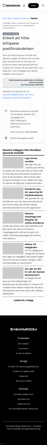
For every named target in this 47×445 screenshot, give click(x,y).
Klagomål (23, 376)
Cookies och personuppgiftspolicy (23, 366)
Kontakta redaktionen (23, 394)
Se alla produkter (23, 353)
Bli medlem (23, 344)
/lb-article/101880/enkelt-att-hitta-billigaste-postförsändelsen (18, 94)
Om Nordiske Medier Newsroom (23, 409)
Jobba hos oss (23, 404)
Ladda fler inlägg (23, 300)
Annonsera (23, 348)
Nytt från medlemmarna (15, 18)
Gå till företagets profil (21, 138)
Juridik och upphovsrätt (23, 371)
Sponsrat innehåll (23, 381)
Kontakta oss (24, 399)
